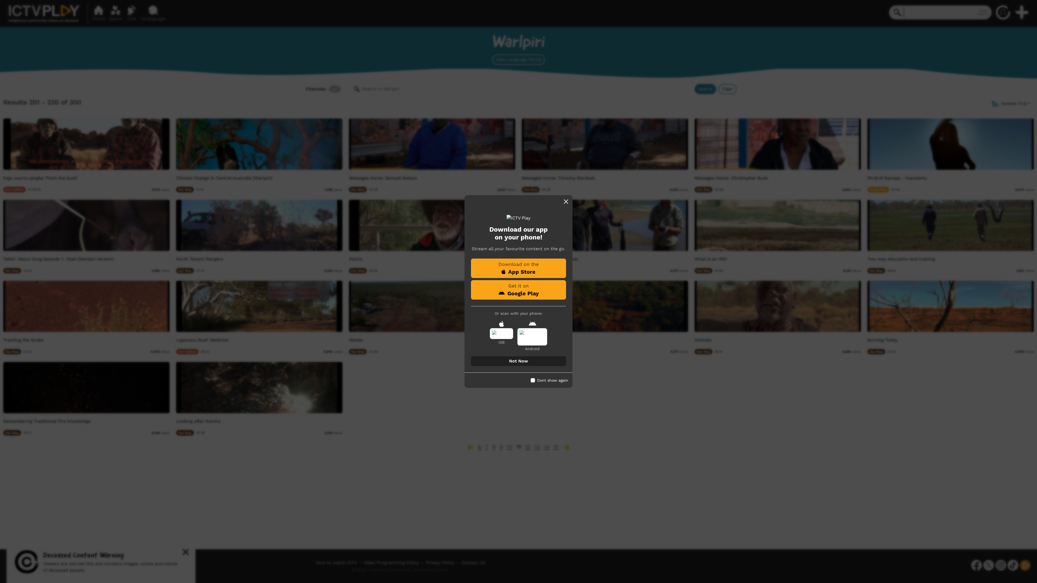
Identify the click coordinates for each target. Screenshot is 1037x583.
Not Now (518, 361)
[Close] (566, 201)
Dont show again (552, 380)
